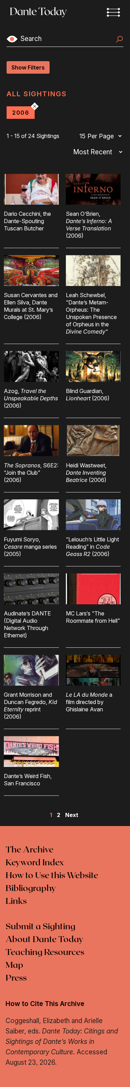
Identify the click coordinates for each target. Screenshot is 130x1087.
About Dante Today (45, 939)
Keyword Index (35, 863)
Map (14, 965)
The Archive (29, 850)
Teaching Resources (45, 952)
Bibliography (31, 888)
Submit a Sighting (40, 927)
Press (16, 978)
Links (16, 901)
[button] (113, 12)
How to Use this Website (52, 876)
